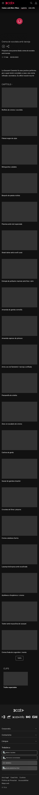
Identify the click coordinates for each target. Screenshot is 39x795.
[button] (19, 728)
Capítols (6, 84)
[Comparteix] (8, 46)
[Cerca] (32, 3)
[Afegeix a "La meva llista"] (3, 46)
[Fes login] (36, 3)
